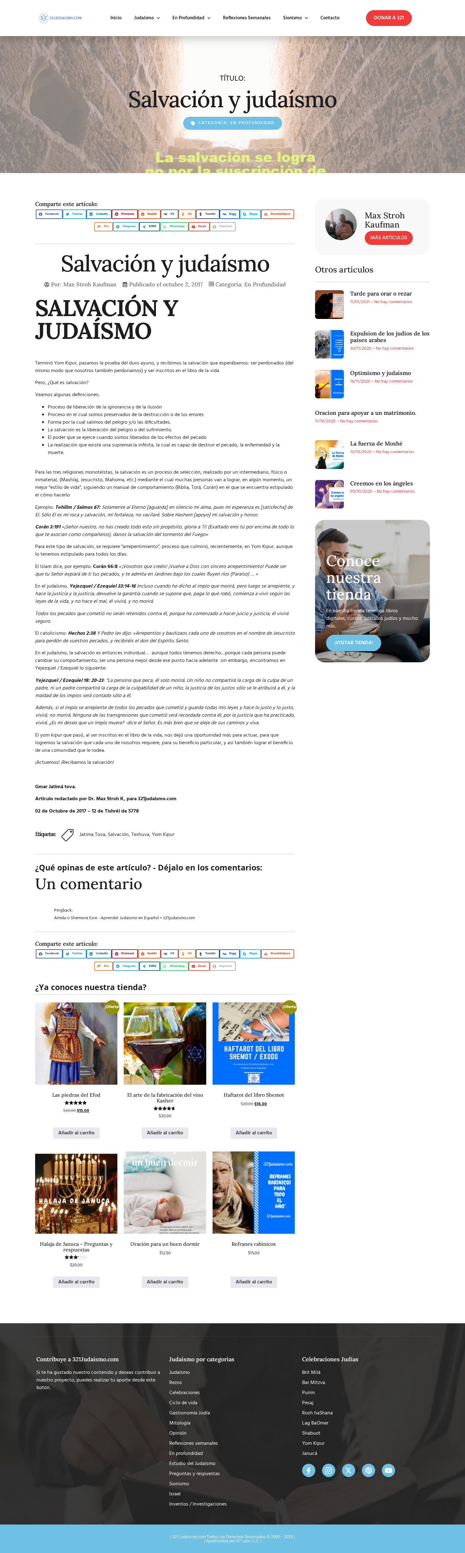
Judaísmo (144, 18)
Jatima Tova (92, 835)
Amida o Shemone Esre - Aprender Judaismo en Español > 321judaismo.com (124, 918)
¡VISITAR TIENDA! (353, 643)
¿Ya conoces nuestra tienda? (90, 987)
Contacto (329, 18)
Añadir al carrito (76, 1133)
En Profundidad (188, 18)
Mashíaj (69, 480)
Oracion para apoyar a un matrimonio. (365, 412)
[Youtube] (388, 1470)
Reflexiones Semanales (246, 18)
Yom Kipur (163, 835)
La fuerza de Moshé (376, 443)
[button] (389, 18)
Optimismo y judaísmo (380, 373)
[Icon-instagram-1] (328, 1470)
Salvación (118, 835)
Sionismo (292, 18)
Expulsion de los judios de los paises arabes (390, 337)
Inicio (115, 18)
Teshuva (140, 835)
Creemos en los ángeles (381, 483)
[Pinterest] (368, 1470)
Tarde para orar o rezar (381, 293)
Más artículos (388, 238)
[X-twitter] (348, 1470)
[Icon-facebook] (308, 1470)
